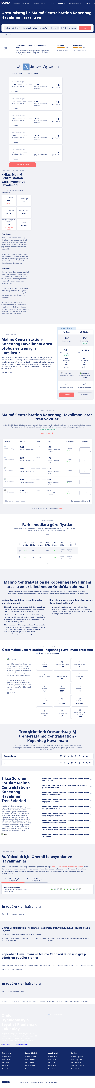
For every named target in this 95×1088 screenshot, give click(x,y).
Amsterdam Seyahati (78, 1065)
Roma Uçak (52, 1060)
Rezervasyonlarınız (75, 3)
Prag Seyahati (76, 1068)
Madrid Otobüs (30, 1057)
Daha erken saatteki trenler (16, 501)
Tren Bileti (16, 3)
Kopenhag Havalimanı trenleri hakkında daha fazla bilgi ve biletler (68, 939)
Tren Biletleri (6, 1053)
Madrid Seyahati (77, 1057)
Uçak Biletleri (53, 1053)
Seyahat (74, 1053)
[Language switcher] (62, 3)
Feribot (43, 3)
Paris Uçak (52, 1062)
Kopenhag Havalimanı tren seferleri (32, 1001)
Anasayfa (4, 1001)
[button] (44, 28)
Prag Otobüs (29, 1068)
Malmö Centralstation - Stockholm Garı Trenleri (64, 965)
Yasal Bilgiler (23, 1082)
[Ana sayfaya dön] (7, 3)
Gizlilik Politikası (51, 1082)
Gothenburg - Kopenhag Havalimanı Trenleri (40, 965)
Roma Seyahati (76, 1060)
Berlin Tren (6, 1065)
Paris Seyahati (76, 1062)
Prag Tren (5, 1068)
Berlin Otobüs (30, 1065)
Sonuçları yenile (46, 433)
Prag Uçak (51, 1068)
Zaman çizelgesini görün (8, 228)
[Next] (58, 67)
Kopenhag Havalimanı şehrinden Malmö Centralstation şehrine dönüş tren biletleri (24, 939)
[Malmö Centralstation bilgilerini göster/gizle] (90, 889)
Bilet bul (8, 203)
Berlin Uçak (52, 1065)
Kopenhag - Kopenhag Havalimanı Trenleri (16, 965)
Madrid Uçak (52, 1057)
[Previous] (19, 543)
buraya (60, 508)
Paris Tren (5, 1062)
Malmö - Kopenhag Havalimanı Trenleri (15, 991)
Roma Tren (6, 1060)
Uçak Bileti (35, 3)
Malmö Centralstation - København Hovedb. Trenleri (19, 914)
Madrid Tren (6, 1057)
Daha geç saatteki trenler (80, 501)
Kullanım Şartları (37, 1082)
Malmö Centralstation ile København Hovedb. (67, 867)
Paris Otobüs (30, 1062)
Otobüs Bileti (26, 3)
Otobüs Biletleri (31, 1053)
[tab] (17, 73)
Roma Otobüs (30, 1060)
